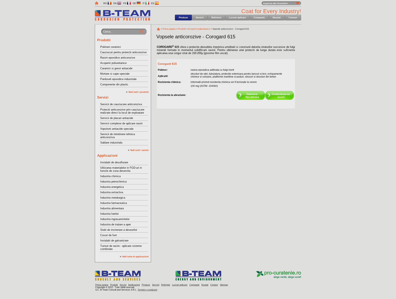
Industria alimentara (112, 208)
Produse (183, 17)
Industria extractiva (111, 192)
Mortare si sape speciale (115, 73)
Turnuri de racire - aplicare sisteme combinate (121, 247)
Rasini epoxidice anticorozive (117, 57)
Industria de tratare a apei (115, 224)
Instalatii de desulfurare (114, 162)
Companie (259, 17)
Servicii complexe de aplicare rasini (121, 123)
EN (115, 3)
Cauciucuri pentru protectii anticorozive (123, 52)
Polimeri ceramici (110, 46)
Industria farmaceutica (113, 203)
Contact (293, 17)
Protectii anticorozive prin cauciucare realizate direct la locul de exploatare (122, 111)
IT (144, 3)
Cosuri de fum (108, 235)
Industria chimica (110, 176)
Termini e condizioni (147, 289)
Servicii (200, 17)
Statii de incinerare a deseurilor (118, 229)
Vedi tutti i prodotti (138, 92)
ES (153, 3)
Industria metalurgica (112, 197)
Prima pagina (169, 29)
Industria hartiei (109, 213)
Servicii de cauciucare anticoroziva (121, 104)
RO (105, 3)
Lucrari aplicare (237, 17)
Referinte (216, 17)
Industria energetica (112, 186)
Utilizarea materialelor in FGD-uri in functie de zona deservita (121, 169)
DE (135, 3)
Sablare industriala (111, 142)
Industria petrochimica (113, 181)
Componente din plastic (114, 84)
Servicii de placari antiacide (116, 118)
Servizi (102, 97)
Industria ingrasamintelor (115, 219)
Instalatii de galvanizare (114, 240)
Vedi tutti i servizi (139, 150)
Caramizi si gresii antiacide (116, 68)
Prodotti (104, 40)
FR (125, 3)
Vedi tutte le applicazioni (135, 256)
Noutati (277, 17)
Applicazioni (107, 156)
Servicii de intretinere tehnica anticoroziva (117, 136)
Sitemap (224, 285)
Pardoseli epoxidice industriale (118, 79)
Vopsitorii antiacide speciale (116, 128)
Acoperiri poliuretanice (113, 63)
